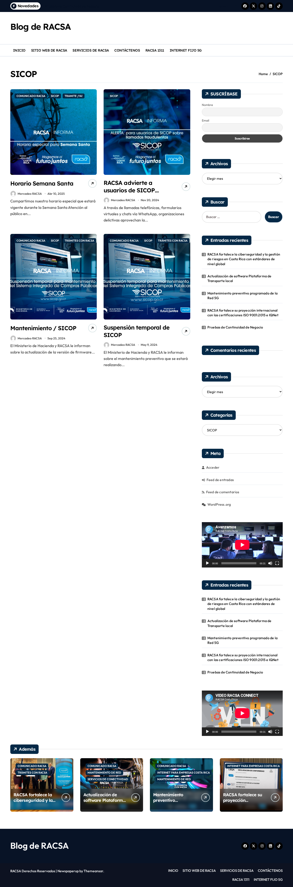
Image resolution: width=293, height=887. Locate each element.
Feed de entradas (220, 480)
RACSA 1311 (154, 50)
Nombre (207, 105)
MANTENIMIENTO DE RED (104, 772)
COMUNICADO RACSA (31, 96)
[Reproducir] (207, 563)
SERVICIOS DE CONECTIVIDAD (108, 779)
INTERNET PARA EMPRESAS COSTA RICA (183, 772)
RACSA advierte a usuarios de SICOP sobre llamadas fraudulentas (129, 194)
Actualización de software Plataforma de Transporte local (239, 278)
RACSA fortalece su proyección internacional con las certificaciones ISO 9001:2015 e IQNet (243, 312)
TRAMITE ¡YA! (74, 96)
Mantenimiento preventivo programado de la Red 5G (242, 295)
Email (205, 120)
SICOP (55, 96)
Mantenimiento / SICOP (43, 328)
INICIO (19, 50)
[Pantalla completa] (277, 563)
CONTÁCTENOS (127, 50)
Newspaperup (68, 871)
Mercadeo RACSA (30, 194)
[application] (242, 545)
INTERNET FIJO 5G (186, 50)
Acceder (212, 467)
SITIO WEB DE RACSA (49, 50)
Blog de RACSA (40, 26)
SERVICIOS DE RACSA (90, 50)
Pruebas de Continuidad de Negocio (235, 327)
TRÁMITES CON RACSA (79, 240)
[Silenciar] (270, 563)
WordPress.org (219, 504)
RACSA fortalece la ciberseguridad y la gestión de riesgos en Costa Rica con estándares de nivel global (243, 259)
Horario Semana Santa (41, 183)
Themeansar (93, 871)
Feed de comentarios (222, 492)
